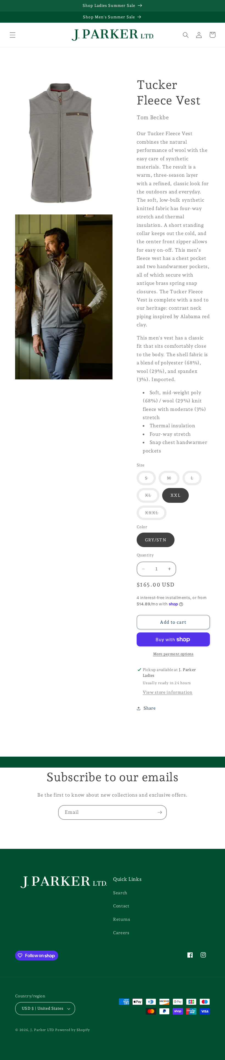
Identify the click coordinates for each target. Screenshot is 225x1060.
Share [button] (150, 708)
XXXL (156, 515)
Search (120, 892)
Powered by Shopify (72, 1030)
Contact (121, 905)
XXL (175, 495)
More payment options (173, 654)
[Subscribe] (159, 812)
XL (152, 497)
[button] (12, 34)
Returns (121, 919)
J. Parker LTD (42, 1030)
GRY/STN (155, 539)
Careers (121, 932)
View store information (168, 692)
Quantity (145, 555)
